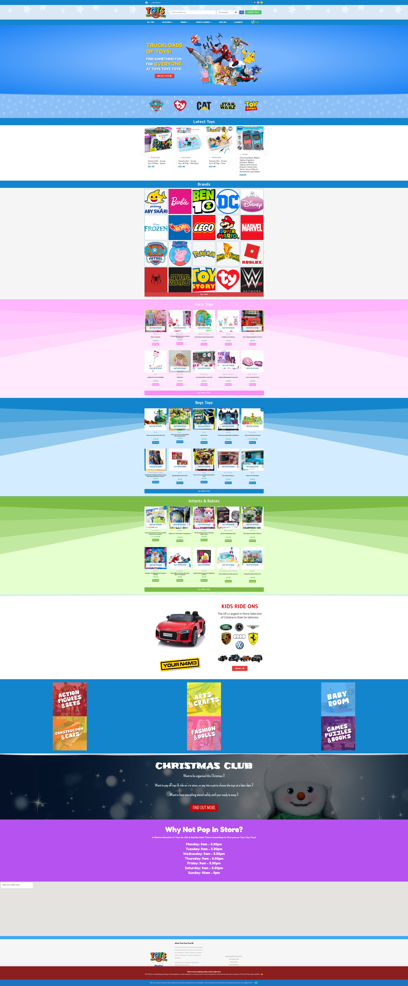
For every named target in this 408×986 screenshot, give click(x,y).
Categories (166, 22)
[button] (147, 106)
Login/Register (156, 2)
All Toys (150, 22)
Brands (184, 22)
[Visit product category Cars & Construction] (70, 733)
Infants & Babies (203, 22)
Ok (256, 983)
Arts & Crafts (155, 157)
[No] (405, 983)
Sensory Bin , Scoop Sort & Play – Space (156, 162)
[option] (158, 153)
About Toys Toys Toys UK (184, 943)
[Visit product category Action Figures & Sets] (70, 699)
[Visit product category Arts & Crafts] (204, 699)
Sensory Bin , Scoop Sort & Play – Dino (218, 162)
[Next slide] (266, 153)
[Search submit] (241, 12)
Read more (156, 344)
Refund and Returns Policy (233, 956)
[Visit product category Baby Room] (338, 699)
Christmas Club (234, 959)
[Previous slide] (142, 153)
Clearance (238, 22)
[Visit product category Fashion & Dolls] (204, 733)
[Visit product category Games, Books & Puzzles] (338, 733)
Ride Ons (222, 22)
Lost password (234, 964)
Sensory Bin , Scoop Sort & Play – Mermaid (188, 162)
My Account (234, 962)
